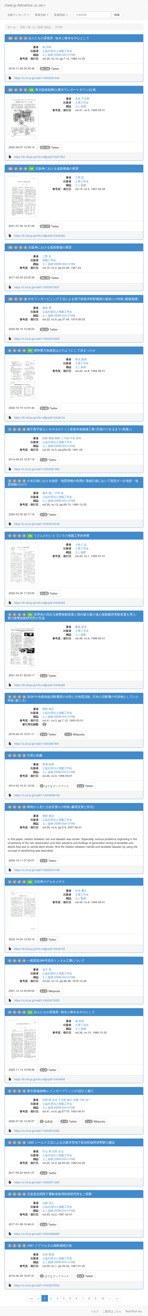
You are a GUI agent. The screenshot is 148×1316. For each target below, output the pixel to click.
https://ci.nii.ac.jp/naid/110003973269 (37, 339)
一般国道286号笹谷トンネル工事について (56, 960)
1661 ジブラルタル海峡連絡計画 (49, 1245)
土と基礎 (47, 55)
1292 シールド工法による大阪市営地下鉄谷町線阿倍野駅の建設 (71, 1142)
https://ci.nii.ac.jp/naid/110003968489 (37, 1234)
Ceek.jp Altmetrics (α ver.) (25, 4)
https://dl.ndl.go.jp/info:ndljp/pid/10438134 (39, 417)
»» (117, 1298)
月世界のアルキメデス (49, 881)
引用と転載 (34, 755)
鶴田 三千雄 (62, 438)
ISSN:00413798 (64, 55)
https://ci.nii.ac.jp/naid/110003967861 (37, 743)
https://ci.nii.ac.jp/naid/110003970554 (37, 1285)
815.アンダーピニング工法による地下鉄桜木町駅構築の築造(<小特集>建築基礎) (83, 299)
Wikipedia (75, 734)
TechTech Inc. (133, 1311)
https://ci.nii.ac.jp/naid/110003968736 (37, 795)
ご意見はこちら (112, 1311)
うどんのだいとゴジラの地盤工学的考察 (61, 535)
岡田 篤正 (48, 709)
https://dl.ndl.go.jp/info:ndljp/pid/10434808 (39, 1079)
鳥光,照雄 (81, 359)
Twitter (50, 69)
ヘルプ (95, 1311)
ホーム (12, 27)
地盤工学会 (49, 260)
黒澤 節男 (48, 764)
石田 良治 (58, 1151)
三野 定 (46, 256)
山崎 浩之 (48, 1203)
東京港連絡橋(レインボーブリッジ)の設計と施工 (60, 1091)
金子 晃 (46, 969)
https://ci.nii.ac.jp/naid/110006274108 (37, 870)
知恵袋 (47, 1121)
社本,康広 (81, 890)
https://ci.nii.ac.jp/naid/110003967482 (37, 469)
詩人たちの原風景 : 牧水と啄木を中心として (58, 38)
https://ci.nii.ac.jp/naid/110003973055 (37, 1000)
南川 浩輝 (73, 1100)
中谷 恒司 (75, 438)
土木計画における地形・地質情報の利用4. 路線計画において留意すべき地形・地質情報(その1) (73, 482)
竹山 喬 (46, 1151)
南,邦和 (79, 1021)
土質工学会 (82, 102)
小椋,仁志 (81, 544)
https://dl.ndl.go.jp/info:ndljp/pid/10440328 (39, 685)
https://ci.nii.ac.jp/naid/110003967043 (37, 78)
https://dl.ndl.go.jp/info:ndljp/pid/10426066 (39, 235)
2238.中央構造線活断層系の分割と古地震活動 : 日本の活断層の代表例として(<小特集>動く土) (73, 698)
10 (102, 1298)
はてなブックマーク (55, 786)
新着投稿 (60, 15)
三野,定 (79, 177)
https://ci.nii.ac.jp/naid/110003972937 (37, 287)
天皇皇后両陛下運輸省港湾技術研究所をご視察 (59, 1194)
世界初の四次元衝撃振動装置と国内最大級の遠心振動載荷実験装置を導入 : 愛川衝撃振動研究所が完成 (72, 616)
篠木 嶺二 (48, 493)
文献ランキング (17, 15)
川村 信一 (85, 1100)
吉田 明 (46, 1100)
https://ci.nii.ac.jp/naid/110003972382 (37, 1131)
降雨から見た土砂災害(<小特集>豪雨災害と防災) (60, 807)
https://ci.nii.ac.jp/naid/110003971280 (37, 1182)
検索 (117, 15)
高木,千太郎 (82, 98)
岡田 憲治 (48, 816)
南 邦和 (46, 47)
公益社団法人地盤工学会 (57, 51)
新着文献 (40, 15)
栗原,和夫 (81, 627)
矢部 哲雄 (48, 1254)
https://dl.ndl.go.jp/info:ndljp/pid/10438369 (39, 603)
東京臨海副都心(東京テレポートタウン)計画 (65, 89)
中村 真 (59, 493)
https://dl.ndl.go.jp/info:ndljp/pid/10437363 (39, 157)
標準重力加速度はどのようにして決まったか (65, 350)
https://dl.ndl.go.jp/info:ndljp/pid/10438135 (39, 949)
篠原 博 (46, 308)
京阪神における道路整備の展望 (56, 168)
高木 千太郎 (59, 1100)
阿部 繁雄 (48, 438)
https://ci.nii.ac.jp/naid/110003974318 (37, 524)
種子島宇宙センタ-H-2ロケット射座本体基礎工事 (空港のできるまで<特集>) (79, 429)
